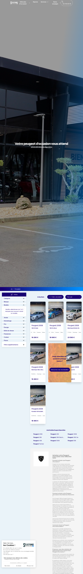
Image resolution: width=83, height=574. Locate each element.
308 (37, 437)
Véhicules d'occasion (23, 3)
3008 (72, 434)
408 (37, 440)
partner (38, 444)
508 (72, 440)
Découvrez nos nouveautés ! (60, 369)
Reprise (35, 2)
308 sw (73, 437)
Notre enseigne (55, 3)
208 (55, 434)
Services (43, 2)
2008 (37, 434)
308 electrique (58, 437)
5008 (55, 440)
